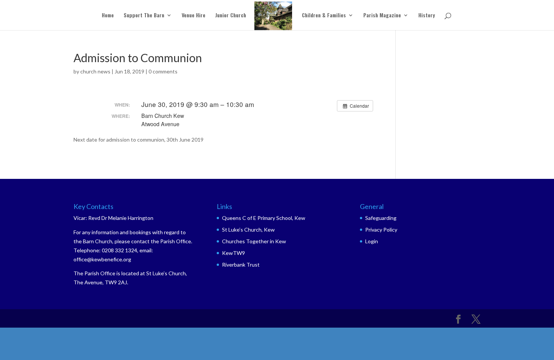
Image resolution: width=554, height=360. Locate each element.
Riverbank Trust (241, 264)
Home (108, 15)
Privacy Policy (381, 229)
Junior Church (230, 15)
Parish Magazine (382, 15)
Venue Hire (193, 15)
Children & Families (324, 15)
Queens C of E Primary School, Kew (263, 218)
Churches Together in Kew (254, 241)
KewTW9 (233, 253)
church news (95, 71)
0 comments (163, 71)
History (426, 15)
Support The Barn (144, 15)
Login (371, 241)
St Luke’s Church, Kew (248, 229)
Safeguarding (380, 218)
